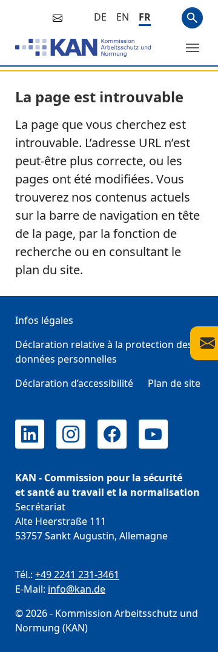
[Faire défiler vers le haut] (191, 631)
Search (192, 17)
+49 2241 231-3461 (77, 574)
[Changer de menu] (192, 48)
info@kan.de (76, 589)
